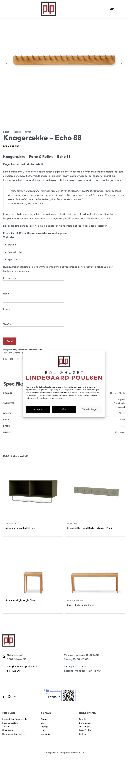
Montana (11, 523)
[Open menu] (111, 9)
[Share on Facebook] (17, 359)
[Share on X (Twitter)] (11, 359)
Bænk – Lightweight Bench (80, 604)
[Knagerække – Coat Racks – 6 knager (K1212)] (95, 491)
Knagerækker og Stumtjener (25, 349)
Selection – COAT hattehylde (20, 527)
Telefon (7, 324)
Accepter (38, 409)
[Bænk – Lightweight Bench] (95, 568)
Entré (28, 132)
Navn (6, 293)
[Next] (119, 64)
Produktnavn (10, 278)
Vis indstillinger (89, 409)
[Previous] (9, 64)
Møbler (17, 132)
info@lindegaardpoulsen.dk (22, 666)
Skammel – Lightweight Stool (20, 600)
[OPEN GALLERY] (64, 64)
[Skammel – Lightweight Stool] (33, 568)
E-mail (6, 309)
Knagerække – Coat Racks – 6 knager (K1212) (90, 527)
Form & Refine (11, 146)
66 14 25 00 (13, 670)
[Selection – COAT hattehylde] (33, 491)
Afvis (64, 409)
